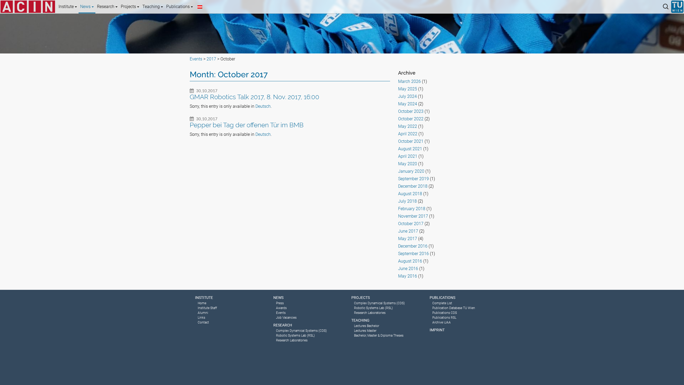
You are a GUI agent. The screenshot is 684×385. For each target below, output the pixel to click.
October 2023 (410, 111)
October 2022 (410, 118)
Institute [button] (67, 6)
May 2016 (407, 276)
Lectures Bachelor (366, 326)
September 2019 (413, 178)
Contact (203, 322)
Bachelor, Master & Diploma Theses (378, 335)
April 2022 (407, 133)
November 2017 (413, 216)
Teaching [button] (151, 6)
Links (201, 317)
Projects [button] (129, 6)
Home (202, 303)
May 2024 (407, 103)
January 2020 (411, 171)
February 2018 (411, 208)
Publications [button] (178, 6)
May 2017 (407, 238)
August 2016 (410, 261)
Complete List (442, 303)
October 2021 (410, 141)
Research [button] (106, 6)
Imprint (437, 330)
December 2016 (413, 246)
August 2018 (410, 193)
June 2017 (408, 231)
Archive (406, 73)
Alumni (203, 313)
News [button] (86, 6)
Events (281, 313)
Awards (281, 308)
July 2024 (407, 96)
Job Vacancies (286, 317)
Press (280, 303)
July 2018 (407, 201)
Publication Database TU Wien (453, 308)
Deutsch (263, 106)
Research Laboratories (292, 340)
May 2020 (407, 163)
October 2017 (410, 223)
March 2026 (409, 81)
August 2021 (410, 148)
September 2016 (413, 253)
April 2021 (407, 156)
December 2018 (413, 186)
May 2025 (407, 88)
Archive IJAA (441, 322)
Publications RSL (444, 317)
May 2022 (407, 126)
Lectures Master (365, 331)
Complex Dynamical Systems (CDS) (301, 331)
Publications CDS (444, 313)
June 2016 (408, 268)
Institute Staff (207, 308)
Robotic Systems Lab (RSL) (295, 335)
